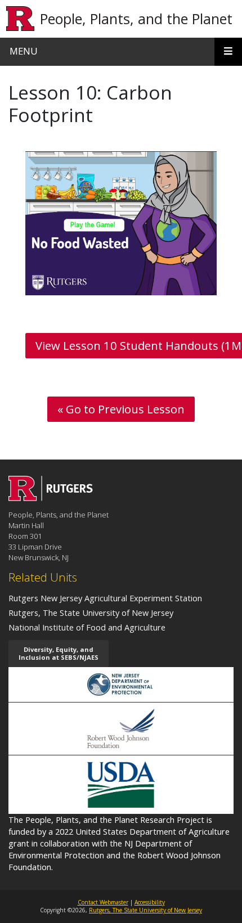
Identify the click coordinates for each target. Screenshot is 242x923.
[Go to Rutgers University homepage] (20, 18)
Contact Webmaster (103, 902)
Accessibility (150, 902)
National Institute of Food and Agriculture (86, 627)
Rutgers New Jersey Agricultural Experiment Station (105, 598)
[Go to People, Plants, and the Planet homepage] (50, 497)
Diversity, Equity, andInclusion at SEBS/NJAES (58, 653)
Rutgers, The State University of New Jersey (90, 612)
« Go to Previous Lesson (121, 409)
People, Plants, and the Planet (136, 18)
